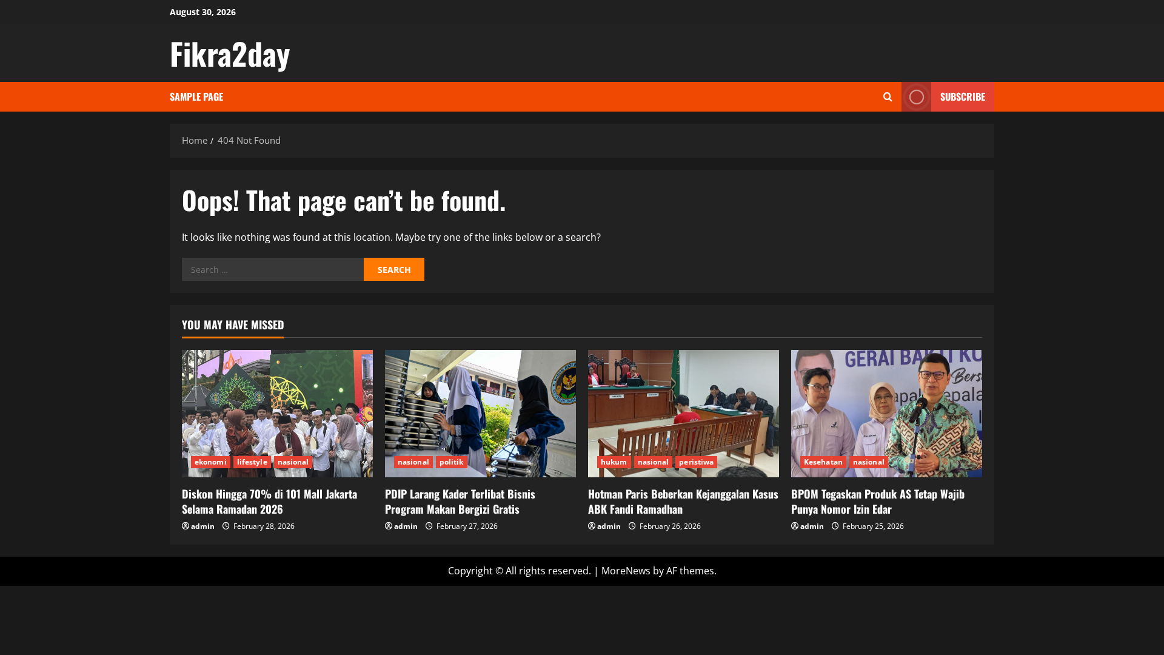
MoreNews (626, 570)
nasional (293, 462)
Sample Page (196, 96)
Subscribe (962, 96)
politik (452, 462)
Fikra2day (230, 52)
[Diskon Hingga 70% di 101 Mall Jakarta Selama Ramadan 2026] (277, 413)
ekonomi (211, 462)
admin (203, 526)
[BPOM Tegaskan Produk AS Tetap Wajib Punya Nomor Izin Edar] (886, 413)
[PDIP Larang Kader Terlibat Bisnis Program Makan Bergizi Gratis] (480, 413)
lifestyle (252, 462)
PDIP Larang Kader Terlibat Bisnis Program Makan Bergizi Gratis (460, 501)
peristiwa (696, 462)
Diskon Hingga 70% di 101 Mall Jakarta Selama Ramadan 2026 (269, 501)
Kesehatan (823, 462)
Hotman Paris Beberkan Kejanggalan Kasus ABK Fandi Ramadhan (683, 501)
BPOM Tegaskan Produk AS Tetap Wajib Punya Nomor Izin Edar (878, 501)
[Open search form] (887, 97)
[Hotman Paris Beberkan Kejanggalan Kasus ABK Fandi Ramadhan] (683, 413)
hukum (614, 462)
